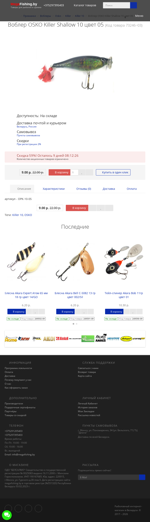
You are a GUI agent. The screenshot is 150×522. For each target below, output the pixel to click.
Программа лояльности (18, 368)
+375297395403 (13, 435)
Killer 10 (17, 215)
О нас (8, 383)
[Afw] (24, 338)
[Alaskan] (62, 338)
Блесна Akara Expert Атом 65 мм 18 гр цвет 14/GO (26, 295)
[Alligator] (75, 338)
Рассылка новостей (89, 415)
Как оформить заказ (16, 387)
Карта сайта (85, 376)
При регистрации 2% (29, 144)
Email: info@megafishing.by (20, 454)
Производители (14, 403)
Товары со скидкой (15, 415)
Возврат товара (87, 372)
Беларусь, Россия (27, 126)
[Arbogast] (126, 338)
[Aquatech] (113, 338)
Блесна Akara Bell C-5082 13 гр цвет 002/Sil (75, 295)
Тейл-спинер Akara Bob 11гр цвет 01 (124, 295)
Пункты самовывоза (28, 135)
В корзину (61, 172)
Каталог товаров (85, 5)
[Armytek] (139, 338)
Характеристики (53, 189)
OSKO (28, 215)
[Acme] (11, 338)
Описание (24, 189)
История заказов (87, 407)
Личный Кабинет (88, 403)
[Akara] (36, 338)
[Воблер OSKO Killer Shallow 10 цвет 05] (75, 71)
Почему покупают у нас (18, 379)
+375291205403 (13, 431)
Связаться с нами (88, 368)
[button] (123, 16)
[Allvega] (87, 338)
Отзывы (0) (83, 189)
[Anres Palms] (100, 338)
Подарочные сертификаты (20, 407)
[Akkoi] (49, 338)
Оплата (131, 189)
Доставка (108, 189)
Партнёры (10, 411)
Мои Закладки (86, 411)
